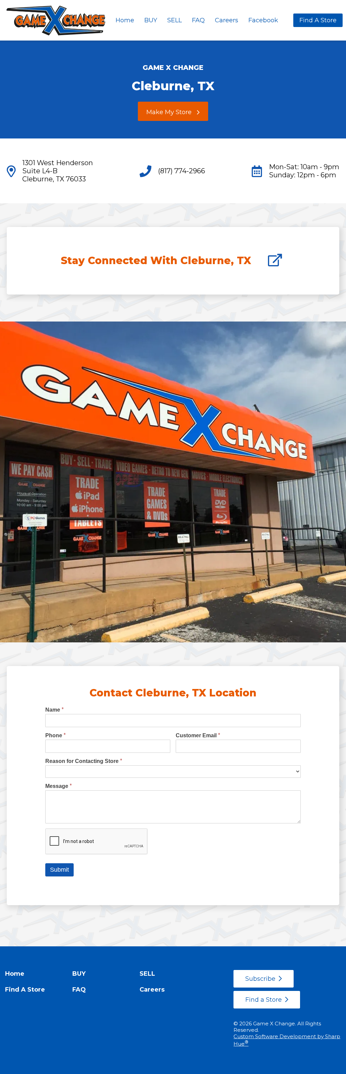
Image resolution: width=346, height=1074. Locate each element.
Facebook (263, 20)
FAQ (198, 20)
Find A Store (318, 20)
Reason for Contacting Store (83, 761)
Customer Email (198, 735)
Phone (55, 735)
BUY (150, 20)
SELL (174, 20)
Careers (226, 20)
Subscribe (260, 978)
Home (125, 20)
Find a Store (263, 999)
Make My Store (169, 112)
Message (58, 786)
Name (54, 710)
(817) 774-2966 (181, 171)
